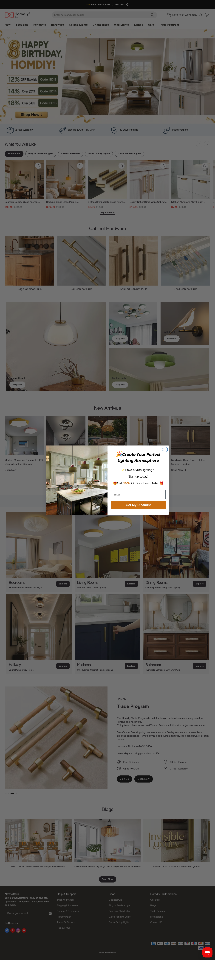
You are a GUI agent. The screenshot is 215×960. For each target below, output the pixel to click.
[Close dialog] (165, 449)
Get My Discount (138, 505)
